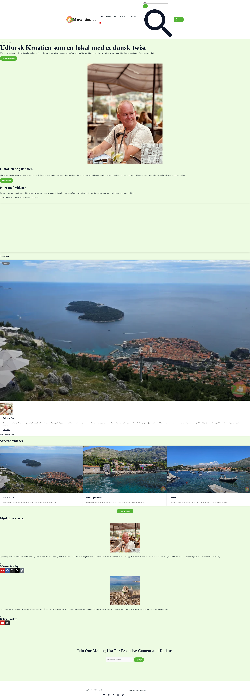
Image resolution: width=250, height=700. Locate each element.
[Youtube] (104, 695)
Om (115, 16)
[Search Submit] (145, 6)
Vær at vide (122, 16)
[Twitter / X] (113, 695)
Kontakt (133, 16)
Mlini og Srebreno (94, 498)
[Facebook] (109, 695)
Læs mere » (6, 430)
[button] (127, 16)
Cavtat (173, 498)
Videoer (108, 16)
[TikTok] (123, 695)
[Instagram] (118, 695)
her (31, 193)
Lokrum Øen (8, 418)
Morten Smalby (84, 19)
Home (101, 16)
